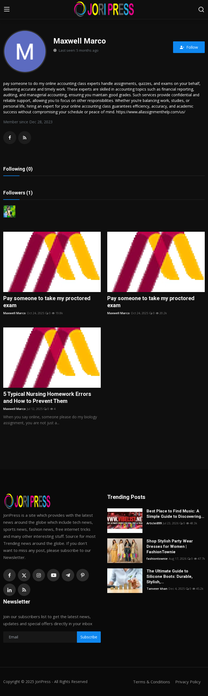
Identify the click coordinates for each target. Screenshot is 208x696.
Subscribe (88, 636)
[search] (201, 9)
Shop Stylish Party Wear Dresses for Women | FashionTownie (170, 546)
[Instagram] (38, 575)
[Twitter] (24, 575)
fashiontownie (157, 558)
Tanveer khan (157, 588)
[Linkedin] (9, 590)
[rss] (24, 590)
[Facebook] (9, 575)
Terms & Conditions (151, 681)
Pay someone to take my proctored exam (46, 302)
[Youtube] (53, 575)
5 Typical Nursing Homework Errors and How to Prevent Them (47, 397)
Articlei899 (154, 523)
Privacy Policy (188, 681)
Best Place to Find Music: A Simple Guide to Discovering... (175, 514)
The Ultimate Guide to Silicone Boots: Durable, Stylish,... (170, 576)
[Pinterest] (82, 575)
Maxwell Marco (14, 313)
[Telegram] (68, 575)
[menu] (7, 9)
